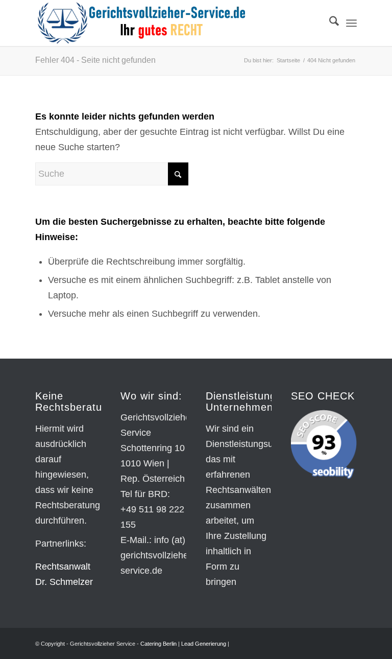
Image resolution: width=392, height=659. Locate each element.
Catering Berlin (158, 644)
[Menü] (351, 23)
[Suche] (329, 23)
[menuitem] (329, 23)
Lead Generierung (203, 644)
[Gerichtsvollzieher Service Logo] (141, 23)
